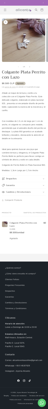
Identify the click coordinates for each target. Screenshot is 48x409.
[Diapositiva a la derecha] (30, 67)
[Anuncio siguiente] (43, 3)
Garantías (9, 297)
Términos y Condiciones (15, 308)
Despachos (10, 291)
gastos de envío (10, 87)
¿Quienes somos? (13, 268)
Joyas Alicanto (22, 392)
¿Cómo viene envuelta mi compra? (20, 274)
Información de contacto (32, 399)
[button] (5, 10)
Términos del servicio (36, 395)
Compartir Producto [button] (13, 200)
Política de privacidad (25, 403)
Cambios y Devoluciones (16, 303)
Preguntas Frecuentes (15, 285)
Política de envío (15, 399)
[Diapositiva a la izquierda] (18, 67)
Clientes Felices (12, 279)
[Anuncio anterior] (5, 3)
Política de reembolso (19, 395)
